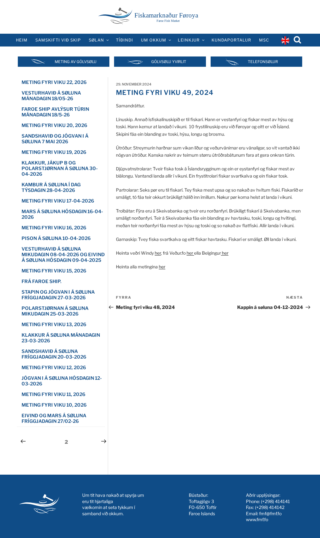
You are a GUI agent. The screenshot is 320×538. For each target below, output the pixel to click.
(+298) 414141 (275, 501)
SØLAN (96, 40)
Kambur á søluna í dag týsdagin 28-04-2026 (51, 187)
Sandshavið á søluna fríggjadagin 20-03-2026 (54, 354)
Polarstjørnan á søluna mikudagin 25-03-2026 (55, 311)
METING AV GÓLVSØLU (76, 61)
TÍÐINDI (124, 40)
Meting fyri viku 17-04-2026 (58, 201)
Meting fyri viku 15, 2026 (54, 271)
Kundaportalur (231, 40)
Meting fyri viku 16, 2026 (54, 228)
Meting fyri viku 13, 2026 (54, 324)
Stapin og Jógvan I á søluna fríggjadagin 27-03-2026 (58, 295)
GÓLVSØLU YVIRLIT (168, 61)
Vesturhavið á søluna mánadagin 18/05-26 (51, 95)
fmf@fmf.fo (270, 513)
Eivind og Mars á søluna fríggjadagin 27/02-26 (54, 418)
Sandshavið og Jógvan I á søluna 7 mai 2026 (55, 138)
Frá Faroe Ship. (42, 281)
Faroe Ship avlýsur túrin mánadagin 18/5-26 (55, 112)
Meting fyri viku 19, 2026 (54, 152)
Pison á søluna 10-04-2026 (56, 238)
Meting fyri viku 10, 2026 (54, 405)
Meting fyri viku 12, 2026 (54, 367)
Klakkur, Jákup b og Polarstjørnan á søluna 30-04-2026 (60, 168)
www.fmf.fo (257, 519)
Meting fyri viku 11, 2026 (53, 394)
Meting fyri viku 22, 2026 (54, 82)
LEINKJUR (189, 40)
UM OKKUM (153, 40)
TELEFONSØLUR (263, 61)
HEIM (22, 40)
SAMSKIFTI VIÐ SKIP (58, 40)
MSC (264, 40)
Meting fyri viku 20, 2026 (54, 125)
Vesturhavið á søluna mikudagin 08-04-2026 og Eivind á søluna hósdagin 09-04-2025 (63, 254)
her (158, 253)
